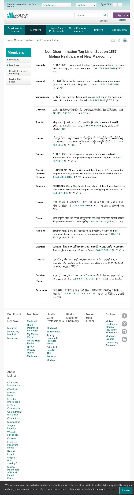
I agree (125, 490)
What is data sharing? (12, 460)
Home (9, 40)
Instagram (124, 333)
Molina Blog (13, 421)
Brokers (98, 29)
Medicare (14, 65)
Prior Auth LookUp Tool (52, 350)
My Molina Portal (32, 335)
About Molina (119, 29)
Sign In (121, 15)
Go (104, 15)
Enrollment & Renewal (15, 29)
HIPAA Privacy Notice (31, 350)
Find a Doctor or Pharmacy (78, 29)
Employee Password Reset (12, 445)
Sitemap (104, 21)
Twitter (124, 325)
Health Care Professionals (56, 29)
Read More (99, 489)
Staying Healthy (11, 427)
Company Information (13, 384)
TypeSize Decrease (114, 5)
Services (51, 356)
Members (35, 29)
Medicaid (30, 40)
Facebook (124, 317)
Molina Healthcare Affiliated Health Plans (13, 472)
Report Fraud (11, 452)
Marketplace (53, 331)
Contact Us (13, 418)
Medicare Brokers (111, 337)
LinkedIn (124, 340)
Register (121, 19)
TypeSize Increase (120, 5)
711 (55, 72)
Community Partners (112, 344)
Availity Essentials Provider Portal (52, 339)
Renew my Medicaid (13, 333)
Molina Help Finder (15, 80)
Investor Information (13, 400)
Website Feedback (12, 433)
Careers (11, 438)
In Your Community (13, 407)
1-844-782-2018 (107, 68)
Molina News (11, 394)
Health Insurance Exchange (18, 72)
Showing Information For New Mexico (21, 5)
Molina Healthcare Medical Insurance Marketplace (112, 327)
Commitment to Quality (14, 413)
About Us (12, 388)
